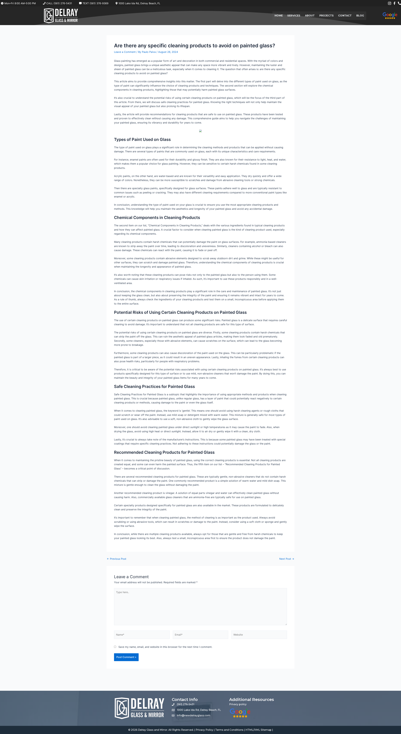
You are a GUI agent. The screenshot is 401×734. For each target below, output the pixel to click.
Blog (360, 15)
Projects (326, 15)
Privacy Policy (204, 729)
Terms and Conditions (229, 729)
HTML (249, 729)
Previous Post (116, 559)
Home (279, 15)
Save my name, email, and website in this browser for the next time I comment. (165, 646)
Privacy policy (238, 704)
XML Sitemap (262, 729)
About (310, 15)
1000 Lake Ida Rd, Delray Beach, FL (199, 709)
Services (293, 15)
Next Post (286, 559)
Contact (345, 15)
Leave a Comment (125, 51)
